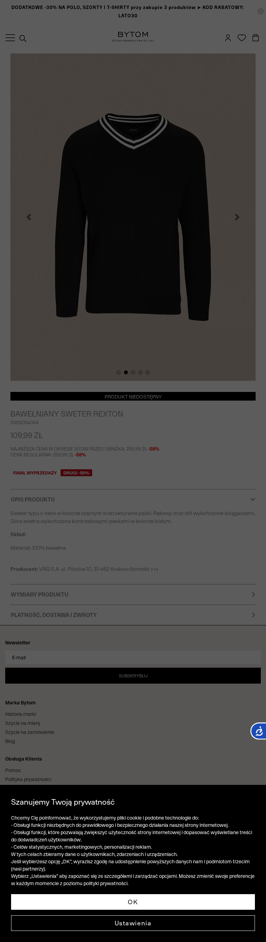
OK (133, 902)
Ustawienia (133, 923)
